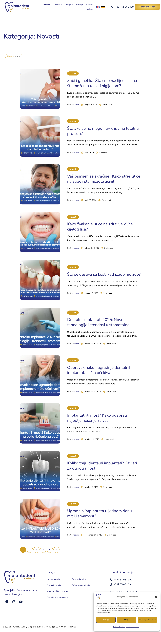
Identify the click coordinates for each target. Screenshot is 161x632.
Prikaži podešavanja (147, 620)
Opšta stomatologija (81, 585)
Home (9, 56)
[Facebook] (7, 602)
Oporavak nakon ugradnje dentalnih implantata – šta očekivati (99, 370)
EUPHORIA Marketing (66, 626)
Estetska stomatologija (57, 597)
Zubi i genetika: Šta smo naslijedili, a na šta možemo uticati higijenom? (102, 83)
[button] (156, 597)
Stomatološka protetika (57, 591)
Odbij (126, 620)
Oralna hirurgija (54, 585)
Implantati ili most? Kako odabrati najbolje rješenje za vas (97, 418)
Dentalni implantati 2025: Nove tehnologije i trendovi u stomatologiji (99, 322)
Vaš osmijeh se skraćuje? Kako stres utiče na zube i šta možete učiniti (103, 179)
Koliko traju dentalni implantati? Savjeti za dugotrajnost (102, 465)
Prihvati (106, 620)
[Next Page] (56, 550)
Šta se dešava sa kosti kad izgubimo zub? (103, 274)
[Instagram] (14, 602)
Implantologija (53, 579)
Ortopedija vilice (79, 579)
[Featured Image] (40, 89)
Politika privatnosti (132, 627)
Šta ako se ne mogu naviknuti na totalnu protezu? (103, 131)
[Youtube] (21, 602)
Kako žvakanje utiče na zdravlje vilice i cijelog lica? (101, 226)
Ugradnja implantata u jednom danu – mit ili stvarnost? (101, 513)
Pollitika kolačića (119, 627)
